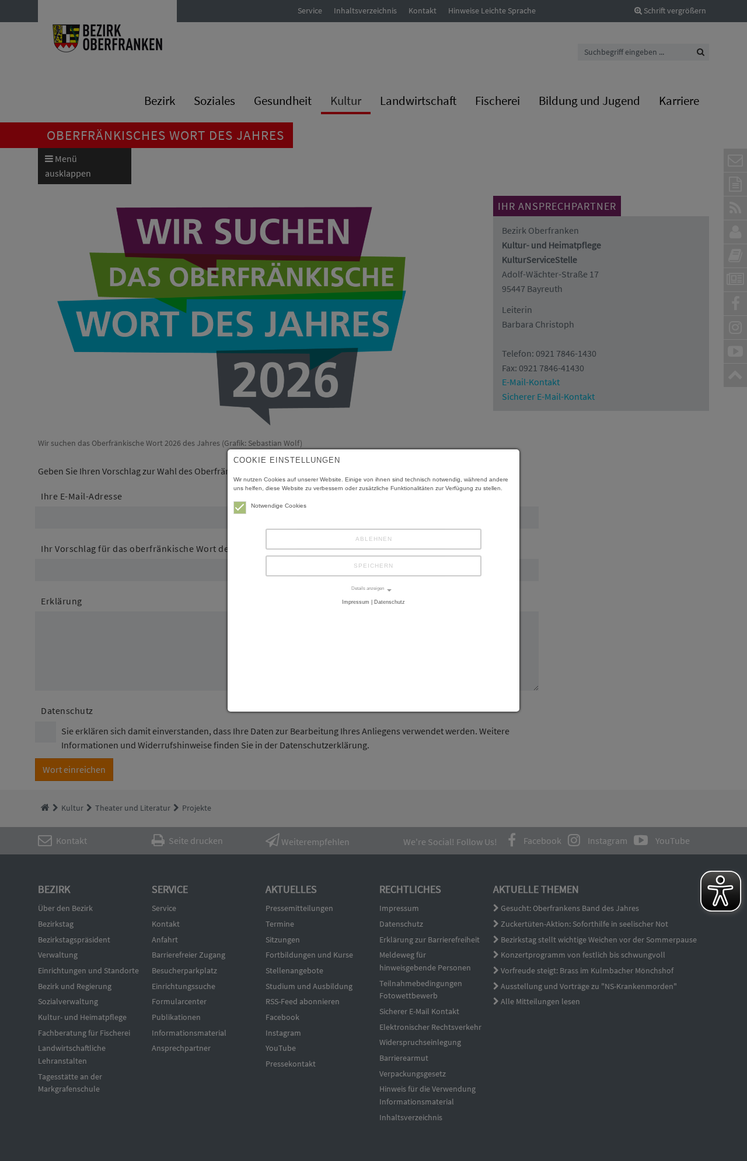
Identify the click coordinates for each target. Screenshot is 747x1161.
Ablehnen (373, 539)
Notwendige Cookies (278, 505)
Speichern (373, 565)
